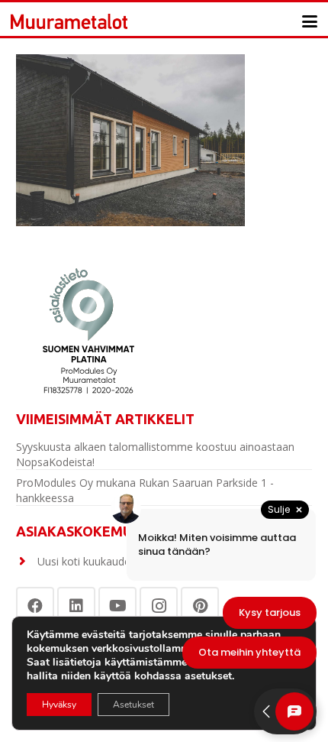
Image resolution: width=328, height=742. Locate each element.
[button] (310, 21)
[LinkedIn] (76, 606)
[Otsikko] (69, 21)
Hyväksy (59, 704)
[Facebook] (35, 606)
